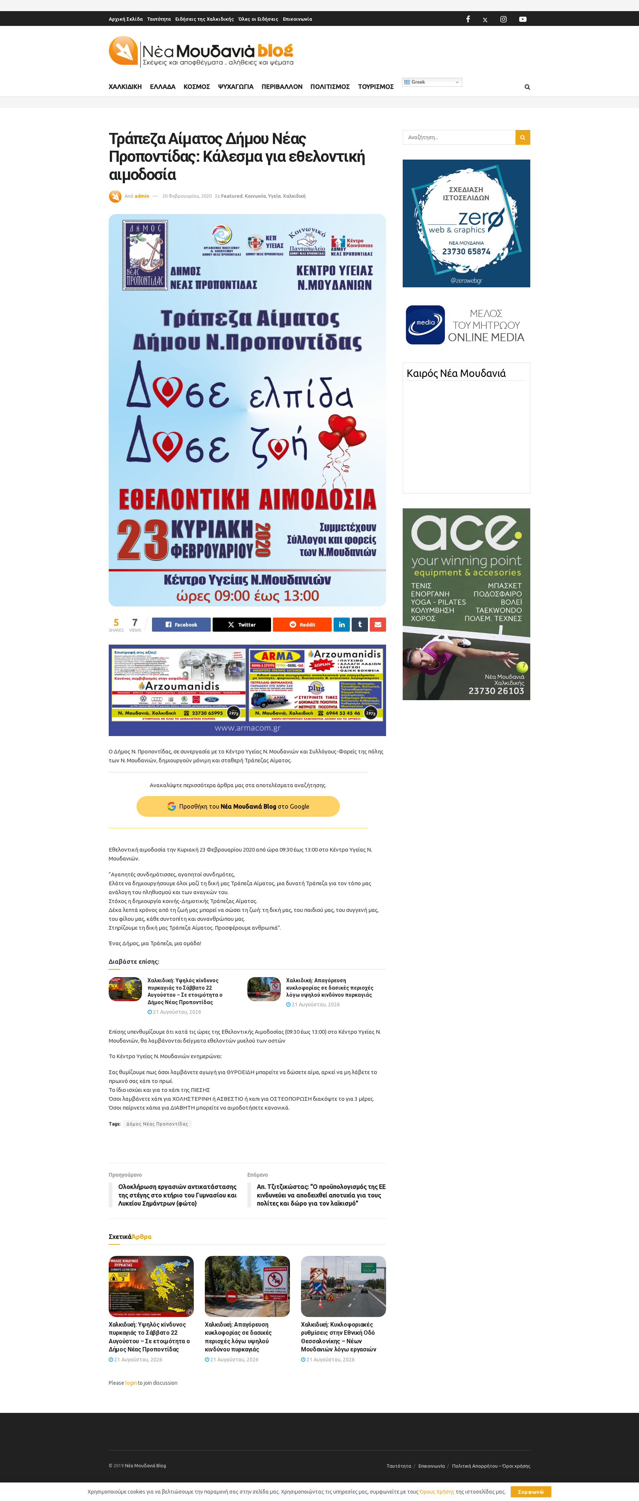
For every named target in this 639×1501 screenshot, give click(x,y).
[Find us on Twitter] (485, 19)
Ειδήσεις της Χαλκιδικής (204, 19)
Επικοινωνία (297, 19)
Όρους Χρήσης (437, 1492)
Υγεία (274, 195)
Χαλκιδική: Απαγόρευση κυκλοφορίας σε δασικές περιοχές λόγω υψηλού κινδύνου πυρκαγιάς (329, 987)
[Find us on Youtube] (522, 19)
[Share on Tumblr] (360, 625)
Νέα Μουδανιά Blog (145, 1465)
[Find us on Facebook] (468, 19)
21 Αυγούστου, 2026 (176, 1012)
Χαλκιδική (125, 86)
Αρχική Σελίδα (126, 19)
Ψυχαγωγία (236, 86)
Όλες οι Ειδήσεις (258, 19)
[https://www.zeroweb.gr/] (466, 223)
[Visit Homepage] (201, 52)
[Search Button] (527, 87)
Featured (232, 195)
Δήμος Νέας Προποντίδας (157, 1123)
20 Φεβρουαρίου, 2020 (187, 195)
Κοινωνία (255, 195)
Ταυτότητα (159, 19)
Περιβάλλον (282, 86)
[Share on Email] (378, 625)
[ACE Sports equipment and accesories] (466, 604)
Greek (417, 82)
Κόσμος (197, 86)
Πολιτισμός (330, 86)
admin (142, 195)
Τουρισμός (376, 86)
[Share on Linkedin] (342, 625)
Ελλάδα (163, 86)
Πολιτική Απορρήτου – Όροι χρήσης (491, 1465)
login (131, 1383)
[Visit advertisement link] (247, 690)
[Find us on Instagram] (503, 19)
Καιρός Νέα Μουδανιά (456, 373)
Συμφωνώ (531, 1491)
